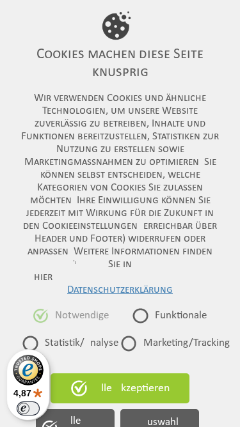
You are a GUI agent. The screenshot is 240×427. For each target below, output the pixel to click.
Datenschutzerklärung (120, 290)
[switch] (28, 408)
